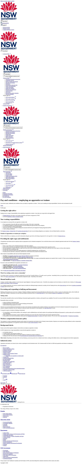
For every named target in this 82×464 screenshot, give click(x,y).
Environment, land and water (11, 85)
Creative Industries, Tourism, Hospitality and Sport (13, 436)
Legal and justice (9, 90)
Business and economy (10, 132)
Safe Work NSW (40, 293)
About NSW (8, 172)
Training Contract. (76, 241)
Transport (5, 444)
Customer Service (6, 437)
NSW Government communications (10, 457)
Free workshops (6, 367)
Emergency (8, 83)
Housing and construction (11, 89)
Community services (10, 80)
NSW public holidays (10, 177)
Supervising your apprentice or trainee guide (15, 355)
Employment (8, 134)
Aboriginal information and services (13, 79)
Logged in (4, 25)
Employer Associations (74, 315)
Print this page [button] (13, 373)
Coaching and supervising (22, 231)
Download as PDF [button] (5, 373)
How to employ (6, 347)
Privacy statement (6, 426)
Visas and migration (10, 94)
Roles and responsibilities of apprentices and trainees (14, 270)
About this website (5, 419)
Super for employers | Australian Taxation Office (22, 260)
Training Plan (12, 231)
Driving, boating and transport (12, 81)
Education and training (10, 82)
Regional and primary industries (12, 93)
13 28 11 (40, 315)
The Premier (5, 450)
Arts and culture (9, 173)
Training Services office (32, 315)
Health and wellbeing (10, 88)
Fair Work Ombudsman (23, 264)
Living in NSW (7, 78)
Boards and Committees (8, 453)
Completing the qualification (9, 361)
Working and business (8, 129)
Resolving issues (6, 360)
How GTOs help (6, 363)
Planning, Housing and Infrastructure (10, 440)
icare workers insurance (33, 322)
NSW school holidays (10, 178)
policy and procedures (10, 276)
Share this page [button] (21, 373)
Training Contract (5, 231)
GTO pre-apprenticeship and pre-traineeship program (14, 368)
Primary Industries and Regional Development (12, 443)
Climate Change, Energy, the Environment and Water (14, 434)
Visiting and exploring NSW (11, 176)
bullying (54, 293)
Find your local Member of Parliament (11, 452)
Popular (3, 411)
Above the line (63, 285)
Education (5, 438)
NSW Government (5, 448)
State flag (5, 417)
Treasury (5, 445)
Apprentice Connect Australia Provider (15, 216)
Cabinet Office (6, 432)
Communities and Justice (8, 435)
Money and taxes (9, 136)
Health (4, 439)
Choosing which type (7, 350)
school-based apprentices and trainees (10, 259)
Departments (4, 430)
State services (6, 416)
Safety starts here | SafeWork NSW (26, 257)
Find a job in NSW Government (9, 455)
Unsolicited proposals (7, 458)
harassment (60, 293)
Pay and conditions (7, 359)
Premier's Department (7, 442)
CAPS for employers (7, 370)
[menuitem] (6, 27)
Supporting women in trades (8, 369)
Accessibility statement (7, 423)
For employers (3, 345)
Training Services (6, 215)
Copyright (5, 424)
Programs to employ (7, 351)
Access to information (7, 422)
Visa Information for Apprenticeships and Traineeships (31, 335)
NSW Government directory (9, 427)
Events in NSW (9, 175)
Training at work (6, 354)
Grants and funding (9, 87)
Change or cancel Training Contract (10, 353)
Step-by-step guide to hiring (8, 348)
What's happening (7, 171)
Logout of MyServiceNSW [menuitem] (8, 29)
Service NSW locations (7, 414)
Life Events (8, 92)
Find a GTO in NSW (7, 365)
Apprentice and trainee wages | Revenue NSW (18, 255)
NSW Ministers (6, 451)
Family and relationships (11, 86)
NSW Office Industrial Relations (19, 268)
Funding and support (7, 362)
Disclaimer (5, 425)
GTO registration (6, 366)
